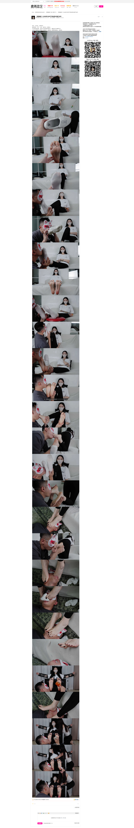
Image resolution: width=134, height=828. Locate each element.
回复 (35, 803)
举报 (78, 803)
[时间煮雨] (33, 18)
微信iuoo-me (76, 6)
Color (40, 813)
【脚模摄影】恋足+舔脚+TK (51, 12)
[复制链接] (62, 17)
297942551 (91, 36)
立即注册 (64, 817)
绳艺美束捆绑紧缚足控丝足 (59, 1)
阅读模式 (58, 17)
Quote (45, 813)
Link (43, 813)
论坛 (45, 6)
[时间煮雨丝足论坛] (37, 8)
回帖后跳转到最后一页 (48, 823)
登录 (96, 6)
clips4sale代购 (67, 1)
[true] (44, 1)
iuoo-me (86, 37)
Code (47, 813)
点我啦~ (100, 31)
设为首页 (48, 1)
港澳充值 (69, 6)
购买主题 (76, 799)
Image (41, 813)
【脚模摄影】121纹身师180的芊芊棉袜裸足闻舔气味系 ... (68, 12)
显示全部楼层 (52, 17)
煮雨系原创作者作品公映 (39, 12)
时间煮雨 (37, 17)
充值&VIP (50, 6)
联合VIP (57, 6)
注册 (101, 6)
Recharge (63, 6)
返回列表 (77, 807)
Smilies (48, 813)
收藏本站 (52, 1)
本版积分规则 (76, 823)
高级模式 (77, 813)
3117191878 (87, 36)
